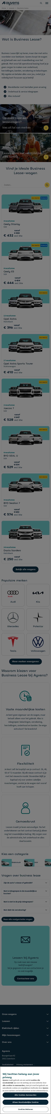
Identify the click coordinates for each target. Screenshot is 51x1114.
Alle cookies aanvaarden (25, 1095)
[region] (25, 1090)
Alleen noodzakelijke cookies (25, 1102)
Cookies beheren (25, 1109)
